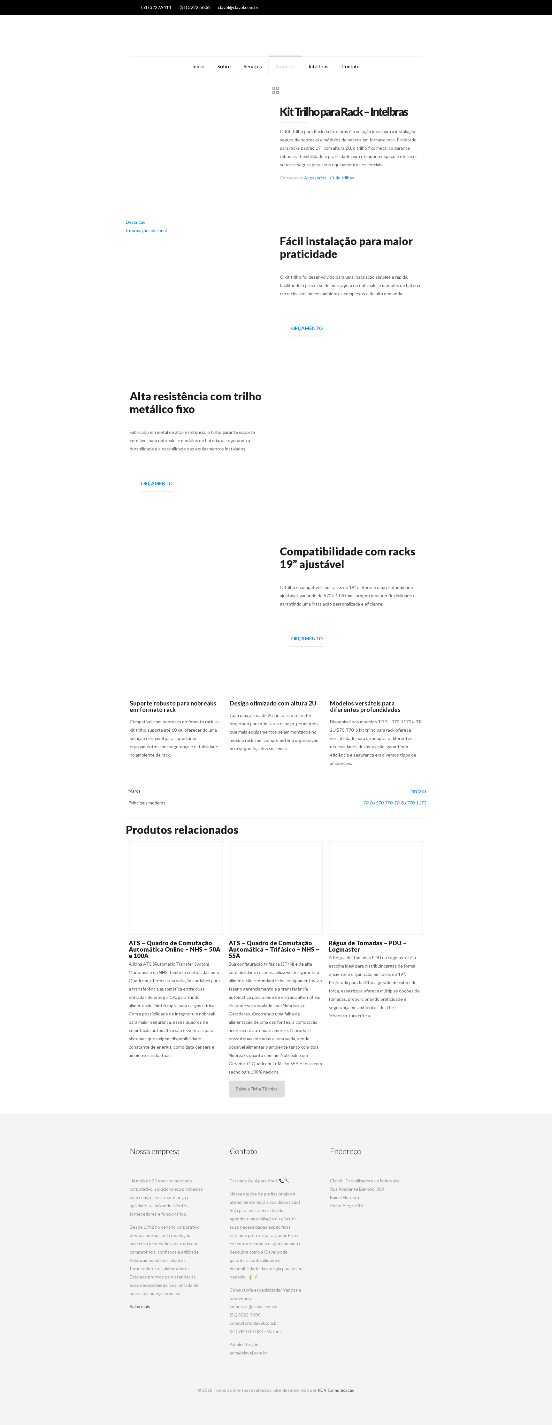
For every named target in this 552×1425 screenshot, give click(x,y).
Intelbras (418, 791)
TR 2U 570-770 (378, 802)
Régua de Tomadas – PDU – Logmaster (368, 946)
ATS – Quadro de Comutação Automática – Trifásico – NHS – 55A (274, 949)
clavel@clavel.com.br (238, 7)
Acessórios (315, 177)
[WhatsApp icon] (388, 7)
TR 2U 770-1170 (410, 802)
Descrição (136, 222)
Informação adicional (146, 230)
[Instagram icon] (412, 7)
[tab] (276, 222)
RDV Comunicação (336, 1390)
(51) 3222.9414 (156, 7)
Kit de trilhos (341, 177)
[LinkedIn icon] (404, 7)
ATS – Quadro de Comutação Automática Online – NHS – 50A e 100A (174, 949)
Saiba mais (140, 1306)
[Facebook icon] (396, 7)
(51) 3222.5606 (195, 7)
